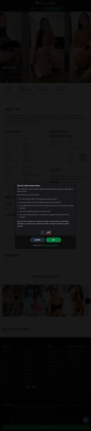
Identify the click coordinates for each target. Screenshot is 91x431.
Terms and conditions (50, 245)
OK (53, 240)
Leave (37, 240)
